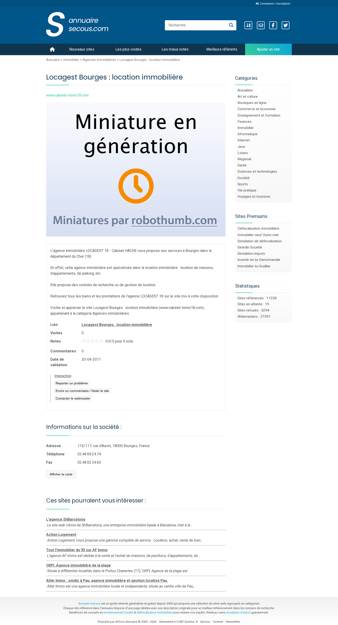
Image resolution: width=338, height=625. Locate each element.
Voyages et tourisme (254, 196)
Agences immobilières (99, 60)
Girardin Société (250, 247)
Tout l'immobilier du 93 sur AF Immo (77, 550)
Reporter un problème (72, 383)
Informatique (248, 134)
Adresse (53, 446)
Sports (243, 184)
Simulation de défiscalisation (260, 241)
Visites (56, 333)
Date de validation (58, 362)
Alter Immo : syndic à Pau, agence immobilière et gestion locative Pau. (107, 580)
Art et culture (248, 96)
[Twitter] (285, 25)
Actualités (245, 90)
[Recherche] (231, 25)
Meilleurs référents (221, 49)
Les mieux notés (175, 49)
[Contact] (261, 25)
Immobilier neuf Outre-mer (258, 235)
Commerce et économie (257, 109)
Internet (244, 140)
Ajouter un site (268, 49)
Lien (54, 324)
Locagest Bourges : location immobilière (150, 60)
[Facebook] (273, 25)
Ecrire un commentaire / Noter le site (82, 391)
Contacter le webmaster (73, 398)
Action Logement (61, 534)
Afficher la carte (61, 474)
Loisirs (243, 153)
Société (243, 178)
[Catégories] (248, 25)
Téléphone (55, 454)
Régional (244, 159)
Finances (245, 122)
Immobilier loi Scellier (254, 266)
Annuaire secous (89, 603)
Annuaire (53, 60)
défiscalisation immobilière (155, 612)
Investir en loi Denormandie (259, 260)
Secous (205, 621)
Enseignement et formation (259, 115)
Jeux (241, 147)
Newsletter (233, 621)
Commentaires (63, 351)
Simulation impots (251, 253)
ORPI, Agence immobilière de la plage (78, 565)
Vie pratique (247, 190)
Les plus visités (128, 49)
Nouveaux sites (81, 49)
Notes (55, 341)
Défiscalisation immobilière (258, 228)
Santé (242, 165)
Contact (218, 621)
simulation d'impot (238, 612)
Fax (49, 462)
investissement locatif (118, 612)
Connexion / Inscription (275, 3)
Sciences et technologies (257, 171)
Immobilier (71, 60)
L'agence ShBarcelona (65, 519)
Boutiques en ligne (252, 103)
